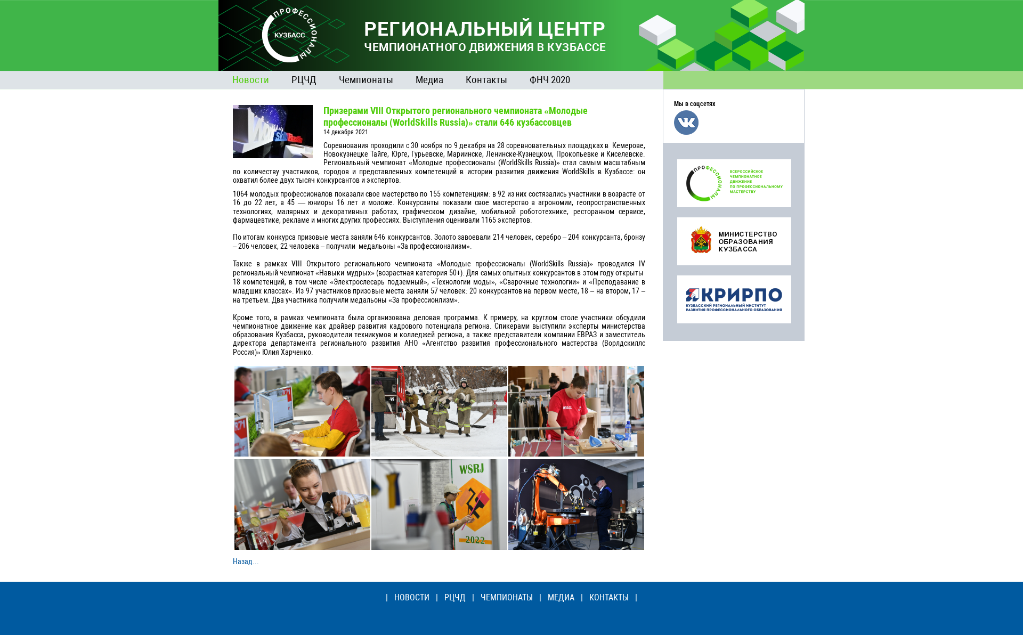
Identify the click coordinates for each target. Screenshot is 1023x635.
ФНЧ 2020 (550, 80)
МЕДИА (561, 597)
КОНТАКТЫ (609, 597)
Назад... (246, 561)
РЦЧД (303, 80)
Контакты (486, 80)
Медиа (429, 80)
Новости (250, 80)
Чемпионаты (366, 80)
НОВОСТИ (411, 597)
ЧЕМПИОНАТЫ (507, 597)
